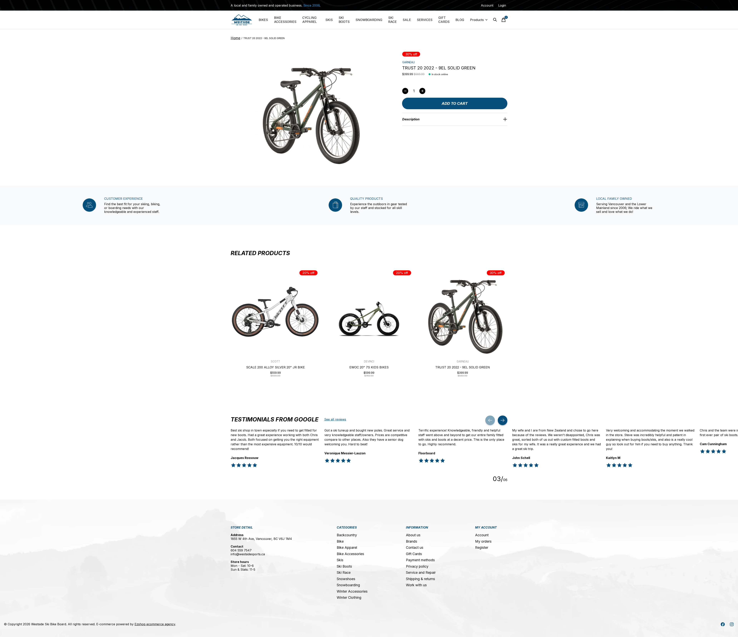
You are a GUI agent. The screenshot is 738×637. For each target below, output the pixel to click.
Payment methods (420, 560)
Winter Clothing (349, 597)
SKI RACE (392, 20)
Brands (411, 541)
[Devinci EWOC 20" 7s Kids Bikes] (369, 312)
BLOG (459, 20)
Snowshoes (346, 579)
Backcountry (347, 535)
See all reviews (335, 419)
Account (482, 535)
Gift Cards (414, 554)
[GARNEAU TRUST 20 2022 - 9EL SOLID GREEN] (462, 312)
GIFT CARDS (444, 20)
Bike (340, 541)
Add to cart (455, 103)
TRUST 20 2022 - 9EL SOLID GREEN (462, 367)
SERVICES (424, 20)
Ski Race (344, 572)
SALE (407, 20)
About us (413, 535)
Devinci (369, 361)
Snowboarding (348, 585)
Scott (275, 361)
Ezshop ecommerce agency (155, 624)
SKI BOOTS (344, 20)
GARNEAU (408, 62)
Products (477, 20)
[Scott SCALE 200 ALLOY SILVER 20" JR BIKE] (275, 312)
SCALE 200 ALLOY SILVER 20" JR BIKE (275, 367)
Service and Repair (421, 572)
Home (235, 38)
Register (481, 547)
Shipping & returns (420, 579)
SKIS (329, 20)
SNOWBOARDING (369, 20)
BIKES (263, 20)
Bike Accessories (350, 554)
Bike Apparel (347, 547)
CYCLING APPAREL (309, 20)
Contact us (414, 547)
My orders (483, 541)
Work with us (416, 585)
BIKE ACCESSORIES (285, 20)
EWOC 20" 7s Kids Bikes (369, 367)
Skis (340, 560)
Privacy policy (417, 566)
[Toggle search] (495, 20)
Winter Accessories (352, 591)
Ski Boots (344, 566)
